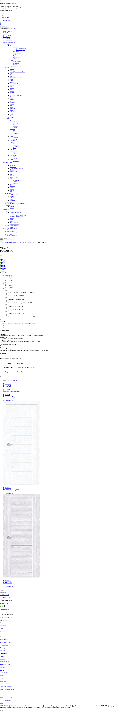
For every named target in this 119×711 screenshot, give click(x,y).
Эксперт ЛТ (13, 184)
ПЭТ (11, 120)
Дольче (12, 98)
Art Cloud (2, 271)
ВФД (7, 172)
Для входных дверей (12, 225)
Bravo (8, 118)
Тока (11, 89)
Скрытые (12, 140)
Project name (13, 28)
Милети (12, 115)
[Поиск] (1, 240)
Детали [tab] (5, 327)
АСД (7, 164)
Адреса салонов (7, 40)
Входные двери (7, 162)
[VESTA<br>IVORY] (2, 259)
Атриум (12, 82)
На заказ (12, 170)
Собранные (16, 180)
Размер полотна (7, 275)
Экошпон (12, 45)
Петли (11, 221)
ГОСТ (14, 153)
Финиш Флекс (14, 151)
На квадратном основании (20, 213)
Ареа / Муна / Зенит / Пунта (17, 72)
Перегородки (10, 231)
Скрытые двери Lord (15, 77)
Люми (11, 94)
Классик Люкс (17, 61)
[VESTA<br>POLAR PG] (3, 266)
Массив (12, 149)
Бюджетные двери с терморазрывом (16, 203)
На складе (12, 165)
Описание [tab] (6, 325)
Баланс (12, 174)
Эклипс (12, 99)
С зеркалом (13, 167)
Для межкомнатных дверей (13, 211)
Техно (11, 79)
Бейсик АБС (16, 51)
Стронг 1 (15, 183)
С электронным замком (16, 168)
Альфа (11, 76)
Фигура (12, 96)
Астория (12, 111)
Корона (12, 85)
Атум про (15, 55)
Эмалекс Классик (21, 48)
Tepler (11, 199)
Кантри (12, 101)
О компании (6, 38)
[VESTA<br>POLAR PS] (3, 268)
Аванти (12, 69)
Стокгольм (16, 63)
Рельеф (12, 88)
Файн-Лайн (16, 161)
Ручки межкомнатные (16, 212)
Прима (11, 105)
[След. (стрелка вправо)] (2, 710)
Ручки (11, 227)
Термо (11, 178)
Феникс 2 (12, 190)
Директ (15, 152)
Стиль (11, 107)
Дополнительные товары (10, 228)
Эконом (12, 189)
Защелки (12, 218)
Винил (11, 142)
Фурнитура (6, 209)
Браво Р (12, 206)
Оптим (12, 208)
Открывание (6, 284)
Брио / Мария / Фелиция (16, 95)
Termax (12, 196)
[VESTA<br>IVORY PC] (3, 260)
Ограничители (14, 222)
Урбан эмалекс (17, 53)
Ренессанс (12, 108)
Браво (14, 130)
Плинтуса (9, 234)
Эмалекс (15, 47)
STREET (12, 197)
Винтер (15, 64)
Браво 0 (15, 121)
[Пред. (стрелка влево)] (0, 710)
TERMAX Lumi (14, 194)
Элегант (12, 92)
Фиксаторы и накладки (16, 216)
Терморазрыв (13, 171)
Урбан (14, 58)
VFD (7, 44)
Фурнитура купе (14, 224)
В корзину (3, 321)
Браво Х (15, 124)
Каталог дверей (7, 31)
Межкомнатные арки (12, 230)
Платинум (12, 186)
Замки (11, 219)
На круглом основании (19, 215)
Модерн (12, 104)
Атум (14, 54)
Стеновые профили (11, 235)
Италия (12, 74)
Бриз (11, 70)
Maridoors (9, 202)
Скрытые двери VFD (15, 66)
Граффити (15, 126)
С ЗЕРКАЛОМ (14, 177)
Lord (7, 67)
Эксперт (12, 175)
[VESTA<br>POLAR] (2, 263)
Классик (12, 113)
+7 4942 (4, 17)
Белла (11, 80)
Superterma (13, 200)
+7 (5, 20)
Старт (14, 148)
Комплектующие (8, 289)
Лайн (11, 114)
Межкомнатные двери (9, 42)
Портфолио (6, 37)
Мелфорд (12, 117)
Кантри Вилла (14, 83)
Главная (5, 32)
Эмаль (11, 60)
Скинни (15, 139)
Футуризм (12, 102)
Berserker (8, 193)
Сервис (5, 34)
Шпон (11, 159)
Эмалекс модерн (20, 50)
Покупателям (7, 35)
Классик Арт (16, 57)
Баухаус (12, 91)
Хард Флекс (13, 155)
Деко (11, 86)
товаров (2, 24)
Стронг (15, 181)
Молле (11, 110)
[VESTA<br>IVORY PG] (3, 262)
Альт (11, 73)
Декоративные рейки (12, 232)
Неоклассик (16, 123)
